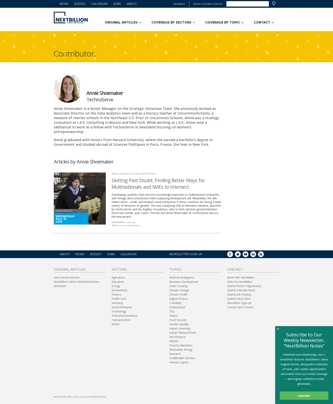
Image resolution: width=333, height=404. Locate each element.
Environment (119, 290)
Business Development (183, 282)
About (132, 4)
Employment (177, 307)
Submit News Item (238, 298)
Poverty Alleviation (181, 345)
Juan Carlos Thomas (144, 174)
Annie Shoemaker (121, 174)
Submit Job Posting (239, 294)
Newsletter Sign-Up (239, 303)
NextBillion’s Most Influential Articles (76, 282)
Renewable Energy (180, 349)
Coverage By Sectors (171, 22)
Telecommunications (125, 315)
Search (273, 3)
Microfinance (177, 337)
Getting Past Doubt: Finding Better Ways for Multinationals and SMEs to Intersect (158, 183)
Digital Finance (178, 298)
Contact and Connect (240, 307)
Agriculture (118, 277)
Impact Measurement (182, 332)
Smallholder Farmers (182, 358)
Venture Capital (178, 362)
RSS (263, 255)
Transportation (121, 320)
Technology (119, 311)
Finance (116, 294)
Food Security (178, 320)
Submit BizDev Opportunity (244, 286)
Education (118, 282)
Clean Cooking (178, 286)
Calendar (99, 4)
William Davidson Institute (208, 3)
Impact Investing (179, 328)
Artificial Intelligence (181, 277)
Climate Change (179, 290)
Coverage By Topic (222, 22)
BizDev (80, 4)
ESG (171, 311)
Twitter (240, 255)
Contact (262, 22)
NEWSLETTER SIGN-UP (185, 254)
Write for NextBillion (239, 282)
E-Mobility (175, 303)
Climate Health (178, 294)
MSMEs (174, 341)
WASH (115, 324)
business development (129, 225)
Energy (116, 286)
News (64, 4)
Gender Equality (179, 324)
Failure (173, 315)
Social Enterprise (122, 307)
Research (175, 354)
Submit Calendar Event (241, 290)
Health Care (119, 298)
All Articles (60, 286)
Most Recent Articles (67, 277)
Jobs (117, 4)
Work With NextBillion (240, 277)
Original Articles (121, 22)
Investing (130, 222)
